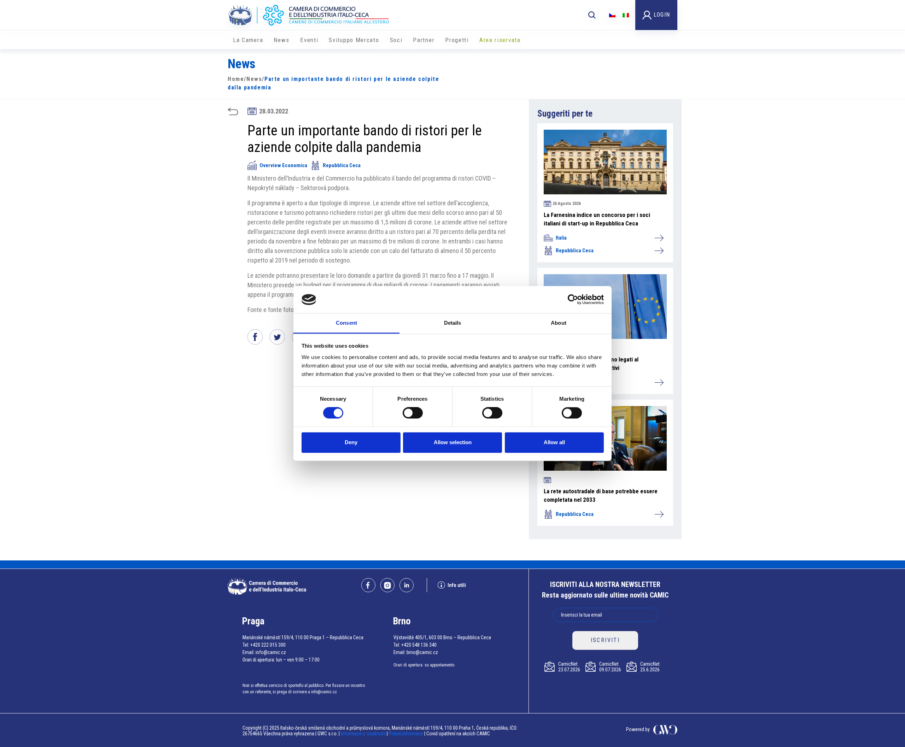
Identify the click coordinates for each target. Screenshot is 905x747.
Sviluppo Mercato (354, 39)
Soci (396, 39)
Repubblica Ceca (342, 165)
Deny (351, 442)
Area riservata (500, 39)
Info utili (457, 585)
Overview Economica (283, 165)
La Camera (248, 39)
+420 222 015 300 (268, 645)
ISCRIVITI (605, 640)
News (282, 39)
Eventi (309, 39)
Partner (423, 39)
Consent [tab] (346, 323)
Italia (561, 238)
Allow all (554, 442)
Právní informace (406, 733)
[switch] (413, 413)
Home (236, 79)
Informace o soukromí (364, 733)
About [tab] (558, 323)
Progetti (457, 39)
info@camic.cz (271, 652)
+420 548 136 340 (419, 645)
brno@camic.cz (422, 652)
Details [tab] (452, 323)
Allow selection (453, 442)
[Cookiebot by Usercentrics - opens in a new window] (573, 299)
